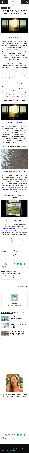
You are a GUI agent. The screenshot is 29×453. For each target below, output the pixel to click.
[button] (2, 2)
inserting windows (5, 275)
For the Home (8, 5)
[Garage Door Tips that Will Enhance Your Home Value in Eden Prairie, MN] (5, 333)
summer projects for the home (16, 277)
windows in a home (15, 278)
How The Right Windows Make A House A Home (11, 273)
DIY (13, 5)
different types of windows (11, 271)
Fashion (25, 446)
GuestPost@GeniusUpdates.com (8, 450)
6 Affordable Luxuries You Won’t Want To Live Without (21, 286)
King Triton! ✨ (5, 285)
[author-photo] (14, 301)
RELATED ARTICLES (7, 312)
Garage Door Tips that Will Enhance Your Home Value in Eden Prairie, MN (18, 333)
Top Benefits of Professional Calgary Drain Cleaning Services (18, 325)
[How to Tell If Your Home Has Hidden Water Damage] (5, 318)
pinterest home (5, 277)
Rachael (4, 16)
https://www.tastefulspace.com (14, 305)
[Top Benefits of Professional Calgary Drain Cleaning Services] (5, 325)
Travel (9, 446)
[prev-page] (2, 339)
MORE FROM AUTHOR (18, 312)
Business (21, 446)
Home (2, 5)
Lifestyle (13, 446)
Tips (17, 446)
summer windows (5, 278)
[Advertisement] (14, 357)
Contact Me (4, 446)
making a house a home (15, 275)
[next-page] (5, 339)
